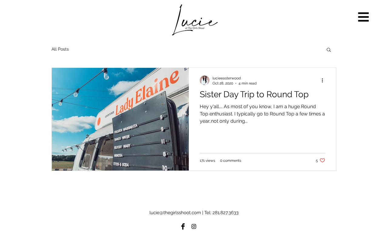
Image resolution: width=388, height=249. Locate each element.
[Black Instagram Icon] (194, 226)
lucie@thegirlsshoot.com (175, 212)
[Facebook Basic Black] (183, 226)
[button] (363, 17)
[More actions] (324, 80)
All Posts (60, 49)
